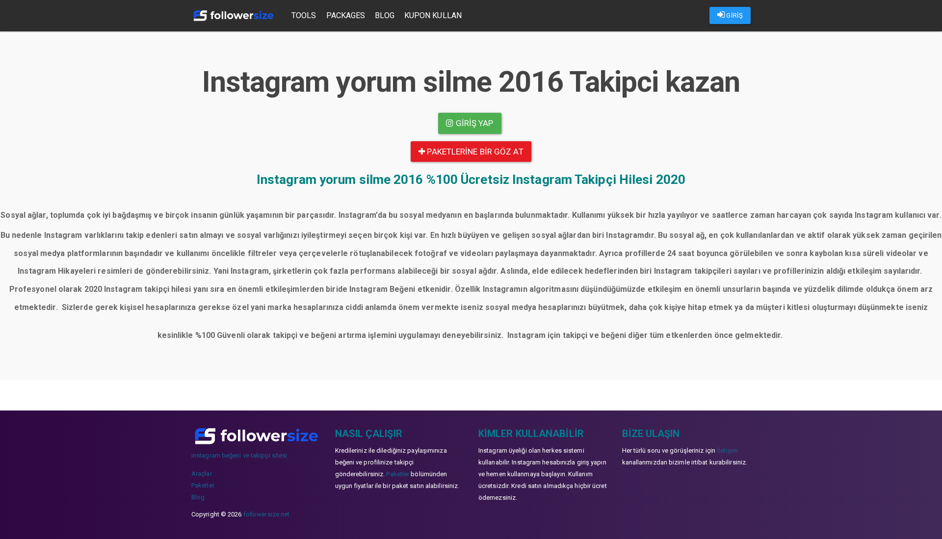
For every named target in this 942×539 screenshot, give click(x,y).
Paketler (202, 485)
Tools (303, 15)
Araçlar (201, 473)
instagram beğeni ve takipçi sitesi (239, 455)
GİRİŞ (734, 15)
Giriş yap (474, 123)
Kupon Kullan (433, 15)
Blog (384, 15)
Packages (346, 15)
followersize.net (266, 514)
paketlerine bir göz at (474, 151)
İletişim (727, 450)
